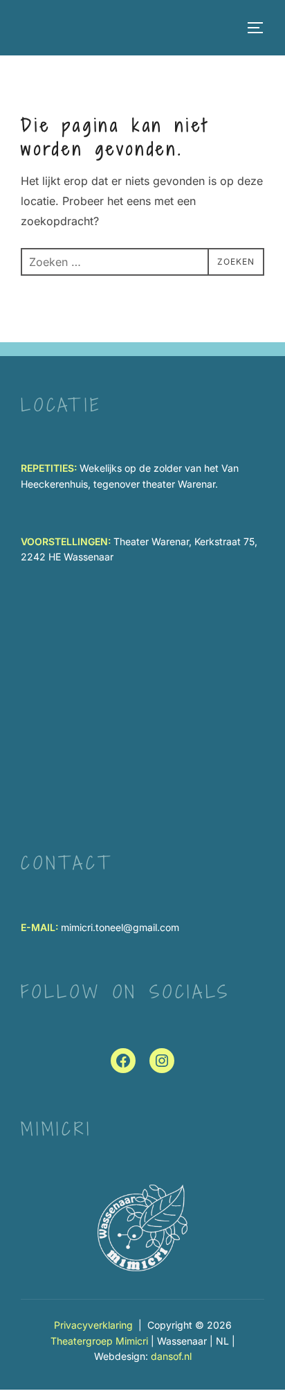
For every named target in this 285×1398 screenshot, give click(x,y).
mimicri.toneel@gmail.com (120, 927)
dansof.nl (171, 1356)
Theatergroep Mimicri (99, 1341)
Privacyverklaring (93, 1325)
